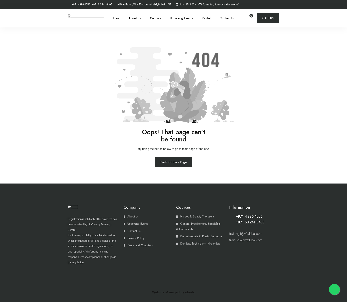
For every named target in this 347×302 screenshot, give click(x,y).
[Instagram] (231, 250)
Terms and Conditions (140, 245)
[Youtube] (243, 250)
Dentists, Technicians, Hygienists (200, 243)
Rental (206, 18)
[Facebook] (237, 250)
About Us (134, 18)
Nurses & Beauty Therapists (197, 216)
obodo (190, 292)
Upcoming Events (181, 18)
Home (115, 18)
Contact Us (227, 18)
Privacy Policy (135, 238)
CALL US (268, 18)
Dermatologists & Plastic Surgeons (201, 236)
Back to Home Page (173, 162)
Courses (155, 18)
